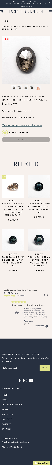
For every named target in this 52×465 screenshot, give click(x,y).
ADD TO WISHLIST (19, 132)
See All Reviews (11, 293)
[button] (45, 295)
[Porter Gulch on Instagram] (25, 381)
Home (5, 21)
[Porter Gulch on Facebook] (20, 381)
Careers (6, 424)
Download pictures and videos (22, 125)
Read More (20, 321)
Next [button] (45, 59)
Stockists (7, 414)
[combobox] (48, 3)
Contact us (42, 463)
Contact (7, 419)
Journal (6, 429)
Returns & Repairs (12, 404)
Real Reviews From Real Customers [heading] (20, 290)
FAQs (4, 399)
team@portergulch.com (18, 442)
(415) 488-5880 (15, 447)
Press (5, 409)
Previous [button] (6, 59)
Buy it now (26, 147)
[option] (26, 60)
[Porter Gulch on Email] (31, 382)
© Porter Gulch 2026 (12, 388)
